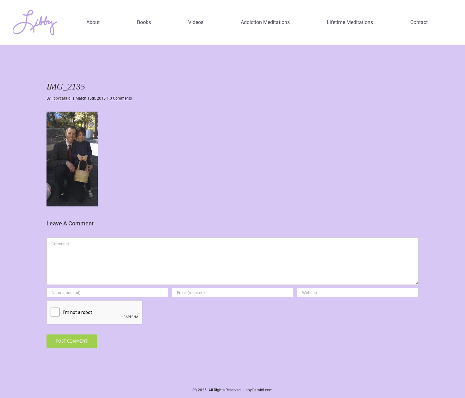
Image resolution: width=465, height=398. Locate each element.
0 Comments (121, 98)
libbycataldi (61, 98)
